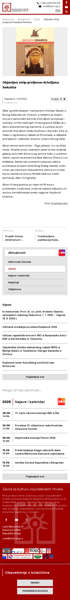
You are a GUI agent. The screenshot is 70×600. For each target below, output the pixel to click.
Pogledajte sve (35, 377)
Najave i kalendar (19, 275)
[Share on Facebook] (61, 99)
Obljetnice (14, 289)
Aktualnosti (24, 19)
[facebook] (7, 520)
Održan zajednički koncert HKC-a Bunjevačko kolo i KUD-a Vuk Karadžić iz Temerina (34, 337)
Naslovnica (8, 19)
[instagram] (28, 520)
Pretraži (49, 11)
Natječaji (13, 282)
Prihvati (35, 583)
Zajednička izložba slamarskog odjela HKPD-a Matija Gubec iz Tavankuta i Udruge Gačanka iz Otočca (32, 351)
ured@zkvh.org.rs (12, 538)
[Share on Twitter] (64, 99)
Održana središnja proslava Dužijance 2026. (30, 327)
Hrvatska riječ (59, 203)
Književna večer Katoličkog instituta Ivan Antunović (28, 365)
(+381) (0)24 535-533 (50, 3)
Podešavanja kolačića (35, 591)
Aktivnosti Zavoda (19, 261)
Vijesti (37, 19)
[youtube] (18, 520)
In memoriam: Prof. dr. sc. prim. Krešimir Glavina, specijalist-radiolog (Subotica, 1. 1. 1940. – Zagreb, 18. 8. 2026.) (34, 315)
